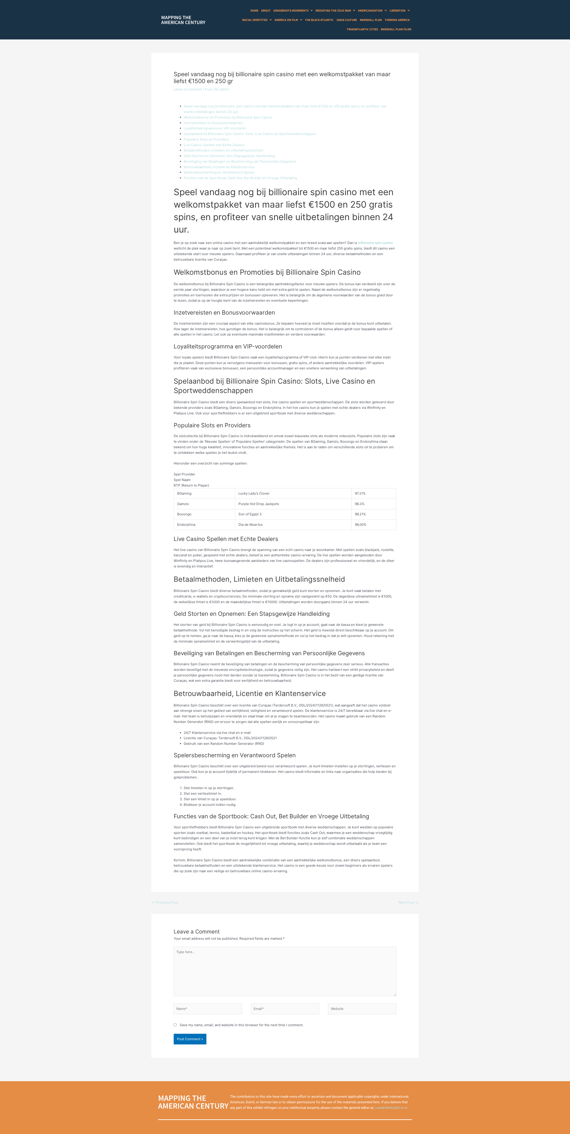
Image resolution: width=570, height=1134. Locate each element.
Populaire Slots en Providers (206, 139)
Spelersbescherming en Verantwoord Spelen (219, 172)
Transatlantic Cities (362, 29)
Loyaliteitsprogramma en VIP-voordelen (215, 128)
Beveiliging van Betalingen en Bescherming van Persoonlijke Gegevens (240, 161)
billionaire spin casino (375, 243)
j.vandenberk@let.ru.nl (390, 1108)
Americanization (370, 10)
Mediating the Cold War (333, 10)
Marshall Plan (371, 20)
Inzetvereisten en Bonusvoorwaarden (213, 123)
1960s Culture (346, 20)
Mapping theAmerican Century (183, 19)
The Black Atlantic (319, 20)
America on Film (286, 20)
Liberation (397, 10)
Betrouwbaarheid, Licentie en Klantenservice (219, 167)
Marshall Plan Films (396, 29)
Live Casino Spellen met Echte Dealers (214, 145)
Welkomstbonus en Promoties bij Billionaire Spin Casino (228, 117)
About (266, 10)
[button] (293, 10)
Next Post (408, 902)
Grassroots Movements (290, 10)
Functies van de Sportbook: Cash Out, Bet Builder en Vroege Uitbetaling (240, 178)
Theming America (397, 20)
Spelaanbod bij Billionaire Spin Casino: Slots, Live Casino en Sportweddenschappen (250, 134)
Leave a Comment (188, 89)
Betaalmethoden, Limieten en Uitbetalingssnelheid (223, 150)
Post (208, 89)
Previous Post (165, 902)
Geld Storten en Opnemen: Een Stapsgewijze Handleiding (229, 156)
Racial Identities (254, 20)
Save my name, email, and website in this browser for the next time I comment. (241, 1025)
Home (254, 10)
